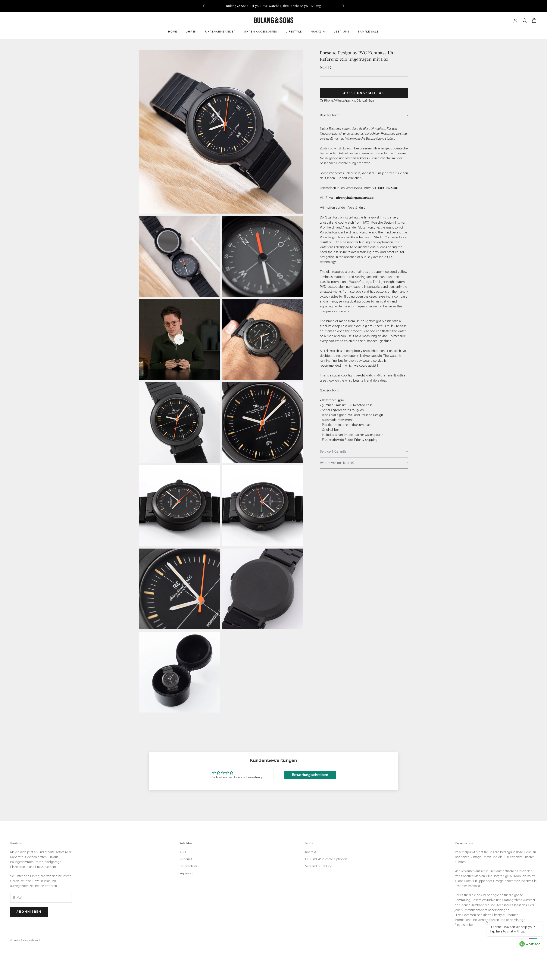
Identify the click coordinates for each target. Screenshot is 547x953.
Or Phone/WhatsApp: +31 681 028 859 (347, 100)
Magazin (317, 31)
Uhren (191, 31)
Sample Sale (368, 31)
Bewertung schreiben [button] (310, 775)
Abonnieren (28, 911)
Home (172, 31)
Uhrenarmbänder (220, 31)
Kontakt (310, 852)
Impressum (187, 873)
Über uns (341, 31)
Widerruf (185, 859)
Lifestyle (294, 31)
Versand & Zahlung (318, 866)
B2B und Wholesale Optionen (326, 859)
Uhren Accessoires (260, 31)
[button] (364, 115)
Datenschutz (188, 866)
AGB (182, 852)
